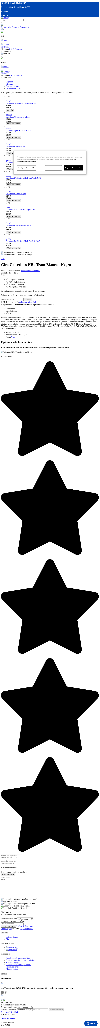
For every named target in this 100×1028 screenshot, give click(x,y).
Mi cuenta (16, 929)
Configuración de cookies (26, 168)
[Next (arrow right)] (4, 879)
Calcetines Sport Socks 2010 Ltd (18, 130)
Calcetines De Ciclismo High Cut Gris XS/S (23, 241)
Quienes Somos (12, 937)
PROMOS (5, 47)
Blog (8, 939)
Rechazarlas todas (54, 168)
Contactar (15, 27)
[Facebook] (5, 993)
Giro (3, 259)
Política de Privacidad (24, 926)
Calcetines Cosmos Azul (15, 146)
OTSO (8, 176)
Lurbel (8, 101)
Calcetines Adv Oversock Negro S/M (20, 209)
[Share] (4, 877)
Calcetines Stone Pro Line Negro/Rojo (20, 103)
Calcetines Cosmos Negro (16, 194)
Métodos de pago (12, 962)
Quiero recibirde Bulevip (28, 305)
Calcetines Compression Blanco (18, 117)
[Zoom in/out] (9, 877)
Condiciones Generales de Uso (18, 958)
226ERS (9, 115)
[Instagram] (2, 993)
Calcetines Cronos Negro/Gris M (18, 225)
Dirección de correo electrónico (13, 1010)
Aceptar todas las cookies (73, 168)
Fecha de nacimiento (9, 919)
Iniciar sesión (6, 27)
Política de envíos (12, 967)
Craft (8, 207)
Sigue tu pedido (26, 929)
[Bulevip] (5, 18)
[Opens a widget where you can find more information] (91, 1024)
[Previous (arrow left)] (2, 879)
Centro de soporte (8, 1018)
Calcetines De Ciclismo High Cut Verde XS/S (23, 178)
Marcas (7, 45)
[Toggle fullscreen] (7, 877)
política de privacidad (27, 302)
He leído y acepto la (19, 302)
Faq (10, 929)
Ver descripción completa (30, 271)
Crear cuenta (24, 27)
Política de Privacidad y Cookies (18, 965)
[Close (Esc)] (2, 877)
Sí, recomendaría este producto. (15, 872)
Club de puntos (12, 969)
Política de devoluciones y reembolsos (20, 960)
